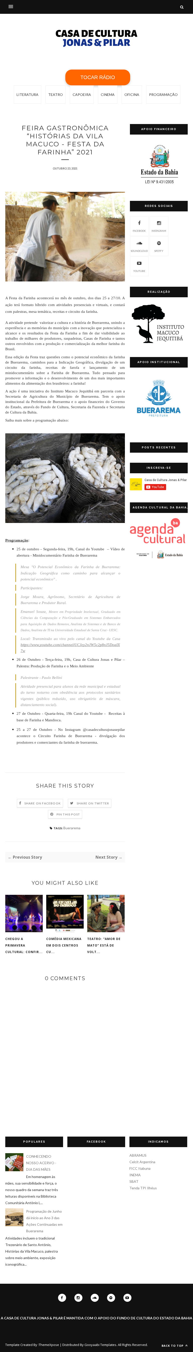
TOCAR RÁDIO (97, 77)
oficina (131, 94)
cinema (108, 94)
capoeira (82, 94)
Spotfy (158, 250)
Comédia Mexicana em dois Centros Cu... (63, 945)
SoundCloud (139, 250)
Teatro (55, 94)
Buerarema (71, 828)
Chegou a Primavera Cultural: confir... (24, 945)
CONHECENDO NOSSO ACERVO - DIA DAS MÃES (41, 1162)
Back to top (173, 1345)
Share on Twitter (93, 803)
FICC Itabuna (140, 1168)
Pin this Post (68, 814)
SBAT (133, 1181)
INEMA (135, 1175)
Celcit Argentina (142, 1162)
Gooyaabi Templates (100, 1344)
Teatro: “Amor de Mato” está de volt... (104, 945)
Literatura (27, 94)
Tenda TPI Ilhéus (143, 1188)
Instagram (159, 230)
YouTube (139, 270)
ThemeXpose (49, 1344)
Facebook (139, 230)
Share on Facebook (42, 803)
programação (163, 94)
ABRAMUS (138, 1155)
